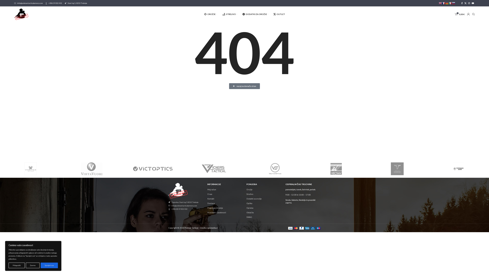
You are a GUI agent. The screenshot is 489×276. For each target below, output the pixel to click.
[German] (447, 3)
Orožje (249, 189)
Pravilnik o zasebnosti (216, 212)
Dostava (211, 203)
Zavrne (33, 265)
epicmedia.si (212, 228)
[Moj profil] (468, 14)
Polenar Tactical (191, 228)
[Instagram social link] (469, 3)
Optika (249, 203)
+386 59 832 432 (55, 3)
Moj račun (211, 189)
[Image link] (178, 190)
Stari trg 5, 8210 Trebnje (77, 3)
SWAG (249, 217)
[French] (443, 3)
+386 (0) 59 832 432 (179, 209)
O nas (209, 194)
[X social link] (465, 3)
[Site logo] (21, 14)
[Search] (473, 14)
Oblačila (250, 212)
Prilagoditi (17, 265)
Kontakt (210, 199)
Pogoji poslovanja (215, 208)
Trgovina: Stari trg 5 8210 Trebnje (184, 202)
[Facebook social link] (462, 3)
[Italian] (450, 3)
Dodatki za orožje (254, 199)
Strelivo (249, 194)
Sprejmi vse (49, 265)
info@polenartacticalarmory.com (30, 3)
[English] (440, 3)
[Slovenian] (453, 3)
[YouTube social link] (473, 3)
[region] (33, 256)
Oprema (249, 208)
